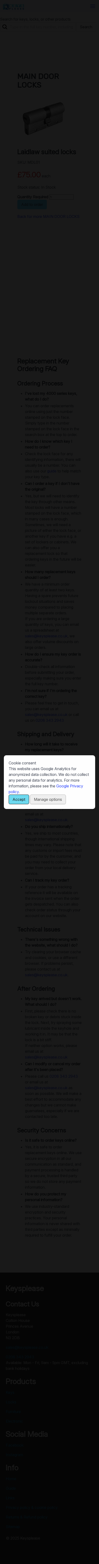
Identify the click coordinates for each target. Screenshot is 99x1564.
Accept (18, 799)
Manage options (48, 799)
